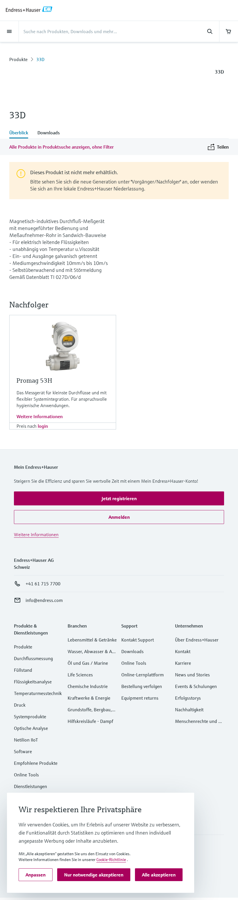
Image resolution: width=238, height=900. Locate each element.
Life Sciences (80, 675)
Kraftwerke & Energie (89, 698)
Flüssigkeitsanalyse (33, 682)
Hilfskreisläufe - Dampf (90, 721)
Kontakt (182, 651)
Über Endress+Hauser (197, 640)
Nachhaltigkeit (189, 709)
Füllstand (23, 670)
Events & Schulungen (196, 686)
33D (40, 59)
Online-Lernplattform (142, 675)
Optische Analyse (31, 728)
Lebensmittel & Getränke (92, 640)
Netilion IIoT (26, 740)
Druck (20, 705)
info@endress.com (44, 600)
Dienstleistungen (30, 786)
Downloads (132, 651)
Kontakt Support (137, 640)
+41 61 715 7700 (43, 584)
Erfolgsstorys (188, 698)
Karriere (183, 663)
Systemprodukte (30, 716)
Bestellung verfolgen (141, 686)
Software (23, 751)
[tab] (21, 133)
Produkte (18, 59)
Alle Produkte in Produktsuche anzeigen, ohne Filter (61, 147)
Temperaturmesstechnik (38, 693)
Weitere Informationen (40, 416)
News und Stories (192, 675)
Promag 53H (34, 380)
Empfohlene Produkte (35, 763)
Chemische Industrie (88, 686)
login (43, 426)
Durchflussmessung (33, 658)
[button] (119, 498)
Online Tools (26, 775)
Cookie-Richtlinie (111, 859)
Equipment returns (139, 698)
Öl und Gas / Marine (88, 663)
